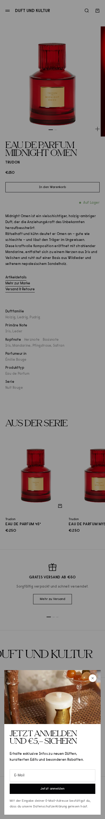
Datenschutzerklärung (50, 806)
